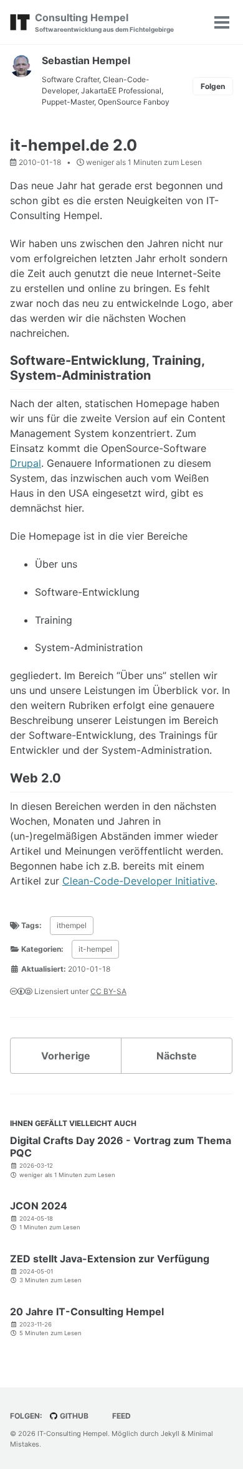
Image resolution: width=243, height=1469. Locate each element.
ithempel (72, 925)
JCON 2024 (38, 1205)
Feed (120, 1415)
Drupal (25, 463)
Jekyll (170, 1433)
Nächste (176, 1055)
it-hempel (95, 949)
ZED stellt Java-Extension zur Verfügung (109, 1258)
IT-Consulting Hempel (72, 1433)
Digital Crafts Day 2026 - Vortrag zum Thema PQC (120, 1146)
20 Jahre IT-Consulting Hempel (87, 1311)
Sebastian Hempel (86, 60)
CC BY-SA (108, 991)
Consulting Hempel (104, 22)
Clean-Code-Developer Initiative (138, 881)
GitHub (73, 1415)
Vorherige (65, 1055)
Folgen (213, 86)
